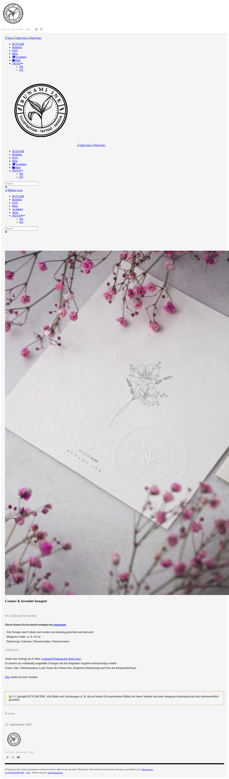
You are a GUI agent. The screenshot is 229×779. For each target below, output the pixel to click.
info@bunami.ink (55, 772)
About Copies (147, 769)
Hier (7, 677)
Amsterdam (59, 624)
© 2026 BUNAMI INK (14, 772)
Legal (28, 772)
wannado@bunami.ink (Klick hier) (61, 658)
